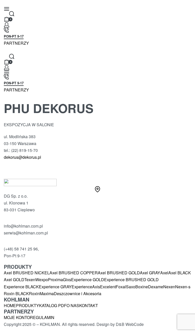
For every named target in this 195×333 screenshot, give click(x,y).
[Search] (11, 14)
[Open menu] (6, 9)
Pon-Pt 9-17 (14, 37)
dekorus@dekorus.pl (22, 157)
